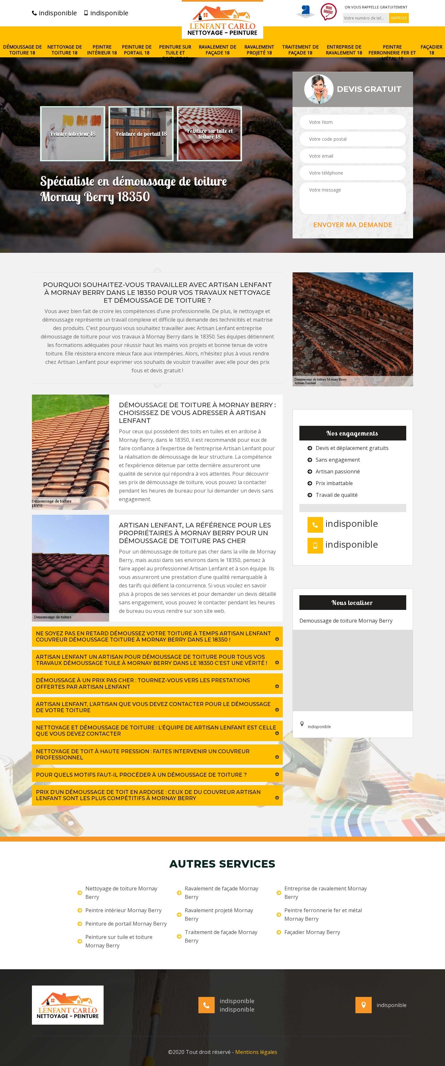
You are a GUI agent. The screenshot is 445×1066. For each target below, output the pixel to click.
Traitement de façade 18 (300, 50)
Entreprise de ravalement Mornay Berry (325, 892)
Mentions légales (256, 1052)
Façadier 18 (431, 50)
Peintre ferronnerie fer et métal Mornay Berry (323, 914)
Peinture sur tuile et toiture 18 (175, 53)
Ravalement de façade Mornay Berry (221, 892)
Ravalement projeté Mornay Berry (219, 914)
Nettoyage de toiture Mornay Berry (121, 892)
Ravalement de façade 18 (217, 50)
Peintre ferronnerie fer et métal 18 (392, 53)
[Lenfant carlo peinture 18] (222, 19)
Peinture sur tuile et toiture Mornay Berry (118, 941)
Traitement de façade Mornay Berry (221, 936)
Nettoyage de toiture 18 (64, 50)
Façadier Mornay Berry (312, 932)
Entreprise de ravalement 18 (344, 50)
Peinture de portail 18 (136, 50)
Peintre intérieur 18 (102, 50)
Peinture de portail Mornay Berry (126, 923)
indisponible (57, 13)
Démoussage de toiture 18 (22, 50)
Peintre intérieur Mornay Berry (123, 910)
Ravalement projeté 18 (259, 50)
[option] (72, 133)
